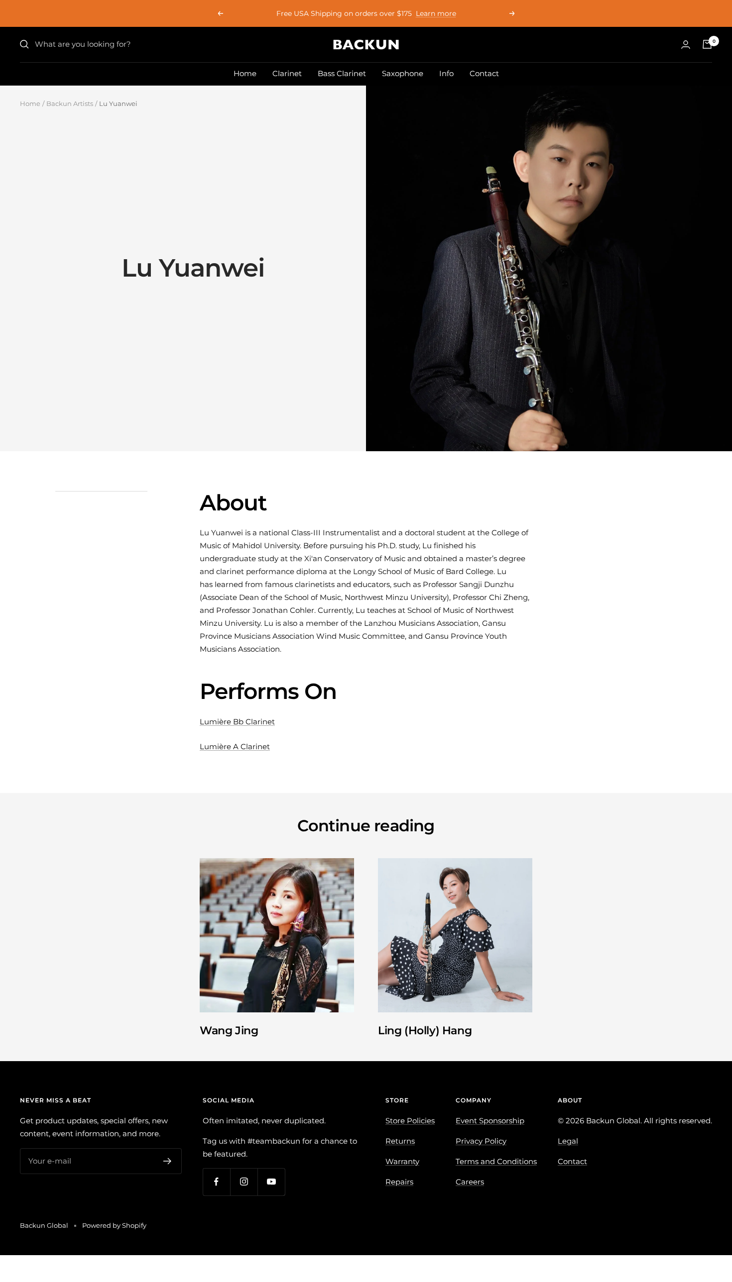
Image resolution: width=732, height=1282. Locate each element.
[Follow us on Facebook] (216, 1181)
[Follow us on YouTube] (271, 1181)
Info (446, 73)
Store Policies (410, 1120)
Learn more (436, 13)
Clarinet (287, 73)
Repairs (399, 1181)
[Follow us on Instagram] (243, 1181)
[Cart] (707, 44)
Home (245, 73)
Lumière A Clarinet (235, 746)
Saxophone (402, 73)
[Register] (167, 1161)
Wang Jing (229, 1030)
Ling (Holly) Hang (425, 1030)
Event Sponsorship (490, 1120)
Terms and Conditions (496, 1161)
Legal (568, 1141)
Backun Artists (69, 103)
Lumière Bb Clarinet (237, 721)
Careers (470, 1181)
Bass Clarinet (342, 73)
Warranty (402, 1161)
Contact (484, 73)
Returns (400, 1141)
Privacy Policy (481, 1141)
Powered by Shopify (114, 1225)
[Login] (685, 44)
